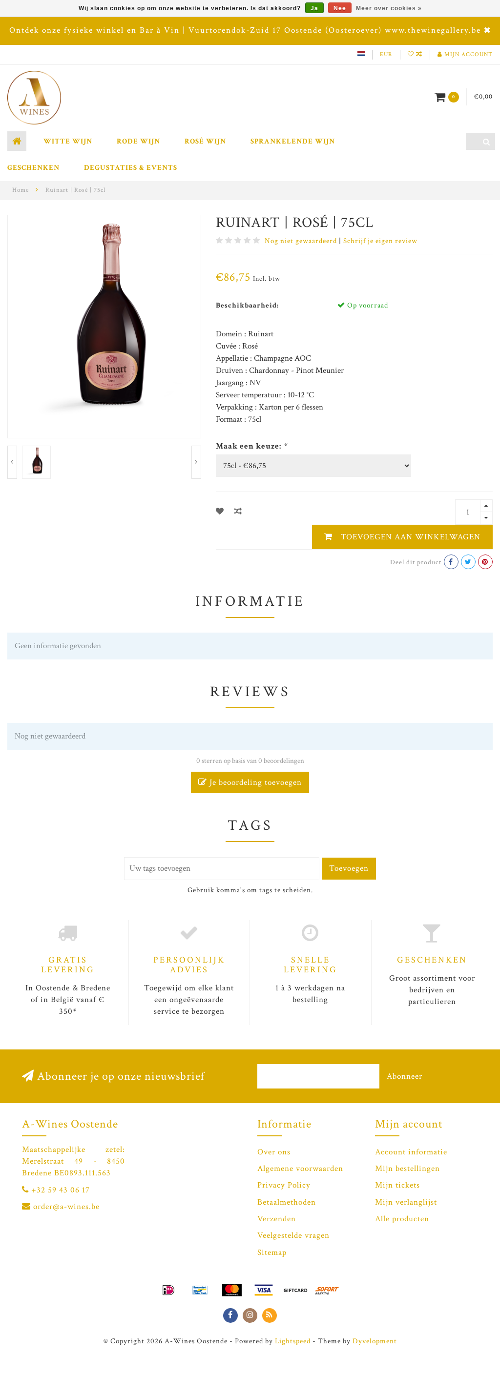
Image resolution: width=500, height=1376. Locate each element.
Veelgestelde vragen (293, 1235)
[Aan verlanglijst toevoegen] (220, 512)
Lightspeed (293, 1341)
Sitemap (272, 1252)
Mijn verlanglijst (406, 1202)
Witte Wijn (67, 141)
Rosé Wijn (205, 141)
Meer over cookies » (389, 8)
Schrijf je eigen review (380, 241)
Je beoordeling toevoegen (254, 782)
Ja (314, 8)
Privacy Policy (284, 1185)
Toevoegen (349, 868)
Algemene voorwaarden (300, 1168)
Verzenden (276, 1218)
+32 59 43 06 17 (60, 1190)
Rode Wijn (138, 141)
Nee (339, 8)
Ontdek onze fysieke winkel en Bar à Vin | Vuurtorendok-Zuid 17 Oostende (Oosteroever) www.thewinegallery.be (245, 30)
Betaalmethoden (286, 1202)
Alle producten (402, 1218)
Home (20, 190)
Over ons (274, 1152)
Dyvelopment (375, 1341)
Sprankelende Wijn (292, 141)
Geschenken (33, 167)
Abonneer (404, 1076)
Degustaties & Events (130, 167)
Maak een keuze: (251, 446)
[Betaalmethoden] (168, 1290)
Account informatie (411, 1152)
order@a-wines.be (66, 1206)
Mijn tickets (397, 1185)
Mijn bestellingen (407, 1168)
